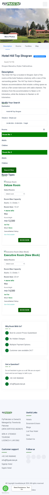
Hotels (29, 419)
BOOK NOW (24, 240)
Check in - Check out (9, 118)
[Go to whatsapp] (5, 488)
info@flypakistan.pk (17, 384)
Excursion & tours (33, 423)
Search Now (9, 170)
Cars (28, 435)
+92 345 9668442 (17, 378)
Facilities (28, 46)
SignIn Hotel (7, 468)
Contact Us (30, 439)
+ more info (9, 211)
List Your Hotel (32, 431)
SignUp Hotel (7, 464)
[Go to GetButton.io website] (5, 492)
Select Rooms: (9, 190)
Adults (4, 140)
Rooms (18, 46)
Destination (6, 106)
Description (7, 46)
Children (5, 145)
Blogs (28, 427)
